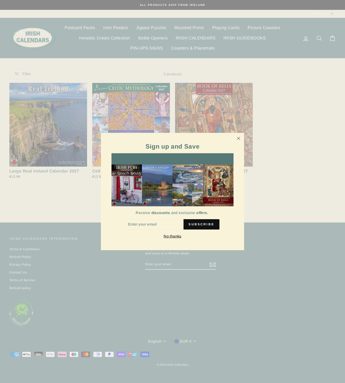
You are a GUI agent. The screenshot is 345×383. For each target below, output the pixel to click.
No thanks (172, 236)
